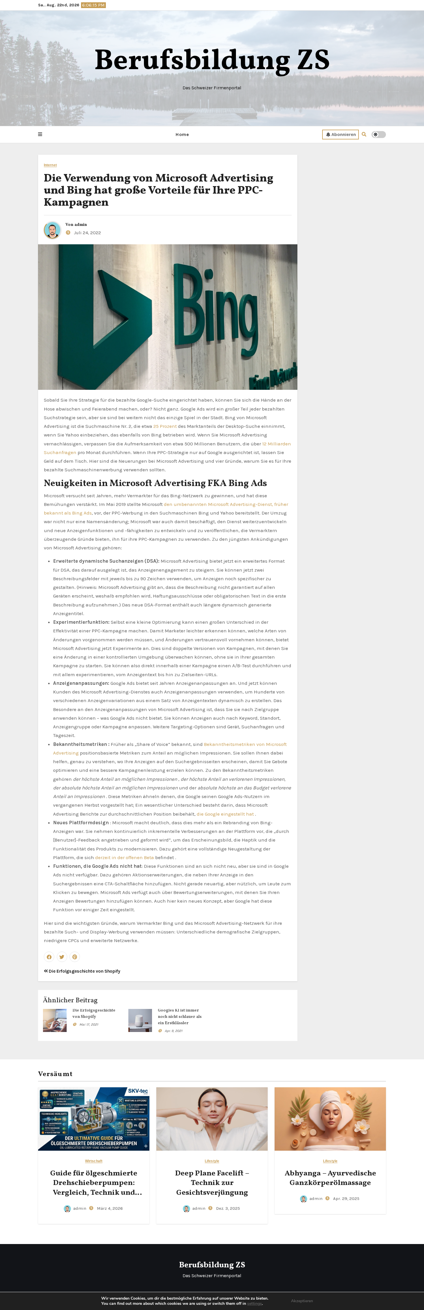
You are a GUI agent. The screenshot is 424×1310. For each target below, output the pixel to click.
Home (182, 134)
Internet (50, 165)
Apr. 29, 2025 (345, 1198)
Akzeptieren (302, 1301)
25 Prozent (165, 426)
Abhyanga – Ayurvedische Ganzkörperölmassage (330, 1178)
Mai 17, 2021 (88, 1024)
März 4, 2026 (109, 1208)
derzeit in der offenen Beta (124, 857)
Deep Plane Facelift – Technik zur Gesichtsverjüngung (212, 1183)
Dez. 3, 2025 (227, 1208)
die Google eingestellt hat (225, 814)
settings (254, 1303)
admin (80, 225)
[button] (40, 135)
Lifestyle (212, 1161)
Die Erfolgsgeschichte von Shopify (84, 971)
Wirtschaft (93, 1161)
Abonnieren (343, 134)
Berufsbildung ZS (212, 62)
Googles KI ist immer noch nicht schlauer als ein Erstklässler (180, 1017)
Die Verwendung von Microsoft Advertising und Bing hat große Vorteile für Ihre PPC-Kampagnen (158, 191)
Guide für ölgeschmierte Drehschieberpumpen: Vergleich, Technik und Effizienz (93, 1188)
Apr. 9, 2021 (173, 1031)
